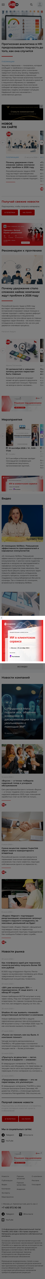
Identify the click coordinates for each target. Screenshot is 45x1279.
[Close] (43, 617)
